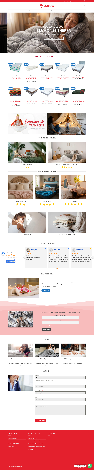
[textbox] (59, 378)
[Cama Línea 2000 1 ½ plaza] (78, 67)
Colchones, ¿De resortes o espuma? (73, 359)
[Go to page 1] (57, 268)
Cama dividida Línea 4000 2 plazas (62, 102)
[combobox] (60, 377)
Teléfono (36, 397)
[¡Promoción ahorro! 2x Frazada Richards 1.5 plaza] (78, 92)
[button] (75, 1)
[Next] (90, 33)
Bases (10, 11)
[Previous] (3, 33)
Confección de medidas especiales (36, 446)
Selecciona (37, 375)
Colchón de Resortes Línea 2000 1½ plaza (63, 77)
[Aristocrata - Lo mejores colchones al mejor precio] (47, 6)
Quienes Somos (81, 11)
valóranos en (10, 261)
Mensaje (36, 404)
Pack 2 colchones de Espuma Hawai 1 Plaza (16, 77)
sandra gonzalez (35, 249)
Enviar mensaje (40, 420)
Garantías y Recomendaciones (35, 441)
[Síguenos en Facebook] (64, 1)
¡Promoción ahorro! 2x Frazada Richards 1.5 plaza (78, 102)
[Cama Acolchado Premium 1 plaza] (47, 67)
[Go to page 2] (58, 268)
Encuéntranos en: (53, 11)
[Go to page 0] (56, 268)
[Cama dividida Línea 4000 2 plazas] (63, 92)
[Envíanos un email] (68, 1)
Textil (44, 11)
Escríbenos (11, 446)
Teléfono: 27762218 (13, 443)
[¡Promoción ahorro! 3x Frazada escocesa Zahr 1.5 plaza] (16, 92)
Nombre (37, 384)
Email (60, 320)
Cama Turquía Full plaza (31, 101)
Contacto (73, 11)
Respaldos (38, 11)
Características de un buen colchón (20, 359)
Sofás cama (30, 11)
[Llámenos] (70, 1)
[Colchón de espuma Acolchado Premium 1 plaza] (31, 67)
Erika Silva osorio (80, 249)
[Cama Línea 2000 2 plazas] (47, 92)
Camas (23, 11)
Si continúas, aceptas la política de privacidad (61, 326)
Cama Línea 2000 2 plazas (47, 101)
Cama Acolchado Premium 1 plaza (47, 77)
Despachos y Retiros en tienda (35, 443)
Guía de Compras (32, 438)
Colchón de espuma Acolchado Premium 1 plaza (31, 78)
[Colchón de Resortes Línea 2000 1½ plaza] (63, 67)
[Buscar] (85, 5)
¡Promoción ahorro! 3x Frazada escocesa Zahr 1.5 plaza (16, 103)
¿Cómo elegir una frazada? (47, 359)
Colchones (17, 11)
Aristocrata (9, 253)
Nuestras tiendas (65, 11)
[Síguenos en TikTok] (67, 1)
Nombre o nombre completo (60, 315)
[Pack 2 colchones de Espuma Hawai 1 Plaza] (16, 67)
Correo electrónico (39, 390)
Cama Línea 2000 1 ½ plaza (78, 77)
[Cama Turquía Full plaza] (31, 92)
